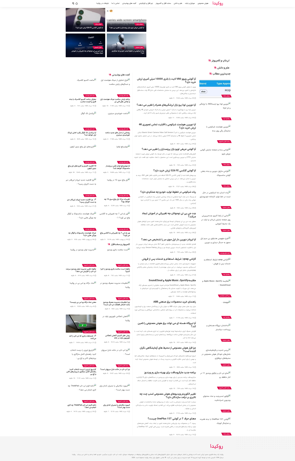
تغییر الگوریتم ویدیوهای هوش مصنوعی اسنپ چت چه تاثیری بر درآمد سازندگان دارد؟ (168, 395)
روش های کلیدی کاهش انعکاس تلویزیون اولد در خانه (117, 336)
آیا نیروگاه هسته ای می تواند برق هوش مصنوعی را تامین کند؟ (167, 325)
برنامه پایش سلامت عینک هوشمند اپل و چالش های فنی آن (115, 100)
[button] (73, 3)
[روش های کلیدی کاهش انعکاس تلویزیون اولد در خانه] (115, 324)
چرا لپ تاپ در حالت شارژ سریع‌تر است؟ (115, 369)
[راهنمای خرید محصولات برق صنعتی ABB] (214, 310)
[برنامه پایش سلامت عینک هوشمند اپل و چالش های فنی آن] (115, 87)
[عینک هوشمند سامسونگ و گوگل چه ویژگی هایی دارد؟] (81, 221)
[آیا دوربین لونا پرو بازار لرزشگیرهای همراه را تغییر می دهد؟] (214, 111)
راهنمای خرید (226, 119)
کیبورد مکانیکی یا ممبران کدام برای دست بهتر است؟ (116, 406)
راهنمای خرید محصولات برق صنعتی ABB (174, 302)
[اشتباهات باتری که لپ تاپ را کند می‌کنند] (81, 324)
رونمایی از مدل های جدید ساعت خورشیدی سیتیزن (117, 134)
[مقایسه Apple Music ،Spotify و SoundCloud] (214, 288)
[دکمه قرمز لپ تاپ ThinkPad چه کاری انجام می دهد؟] (81, 393)
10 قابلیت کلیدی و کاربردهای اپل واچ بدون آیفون (82, 167)
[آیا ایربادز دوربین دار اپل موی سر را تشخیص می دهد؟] (214, 246)
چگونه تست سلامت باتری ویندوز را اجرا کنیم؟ (115, 270)
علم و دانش (223, 68)
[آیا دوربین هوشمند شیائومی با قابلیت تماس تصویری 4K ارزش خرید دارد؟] (214, 134)
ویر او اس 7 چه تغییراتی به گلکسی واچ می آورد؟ (115, 234)
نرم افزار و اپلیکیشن (225, 296)
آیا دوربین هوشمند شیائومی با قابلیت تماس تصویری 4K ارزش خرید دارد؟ (167, 126)
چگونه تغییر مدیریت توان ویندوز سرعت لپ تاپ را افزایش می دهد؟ (81, 270)
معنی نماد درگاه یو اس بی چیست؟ (83, 302)
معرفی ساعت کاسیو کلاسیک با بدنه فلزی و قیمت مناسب (82, 100)
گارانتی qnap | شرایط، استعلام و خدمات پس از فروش (169, 259)
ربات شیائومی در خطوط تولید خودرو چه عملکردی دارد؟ (128, 52)
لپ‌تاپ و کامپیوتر (220, 61)
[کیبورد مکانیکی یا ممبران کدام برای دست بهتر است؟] (115, 393)
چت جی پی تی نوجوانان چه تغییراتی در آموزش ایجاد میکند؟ (87, 52)
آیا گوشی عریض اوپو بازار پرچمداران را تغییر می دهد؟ (126, 28)
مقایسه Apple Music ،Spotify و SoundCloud (172, 280)
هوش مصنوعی (139, 47)
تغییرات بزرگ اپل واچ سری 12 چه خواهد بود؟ (117, 200)
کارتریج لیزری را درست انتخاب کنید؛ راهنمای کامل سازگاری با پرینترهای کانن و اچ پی (81, 372)
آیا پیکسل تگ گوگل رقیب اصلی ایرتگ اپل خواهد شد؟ (82, 134)
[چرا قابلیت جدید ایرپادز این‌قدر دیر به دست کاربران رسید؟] (81, 187)
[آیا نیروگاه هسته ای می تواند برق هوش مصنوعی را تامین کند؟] (214, 333)
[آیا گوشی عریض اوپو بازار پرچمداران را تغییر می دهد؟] (214, 157)
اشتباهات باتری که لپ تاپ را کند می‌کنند (82, 337)
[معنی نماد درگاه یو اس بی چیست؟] (81, 290)
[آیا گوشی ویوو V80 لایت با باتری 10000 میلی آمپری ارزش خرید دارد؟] (214, 88)
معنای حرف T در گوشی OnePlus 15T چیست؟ (172, 419)
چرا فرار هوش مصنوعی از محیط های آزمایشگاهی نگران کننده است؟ (168, 349)
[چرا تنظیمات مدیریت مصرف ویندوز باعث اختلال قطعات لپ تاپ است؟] (115, 290)
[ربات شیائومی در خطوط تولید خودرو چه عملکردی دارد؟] (214, 200)
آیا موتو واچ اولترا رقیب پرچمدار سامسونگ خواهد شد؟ (118, 167)
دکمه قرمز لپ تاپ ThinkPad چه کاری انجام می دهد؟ (81, 406)
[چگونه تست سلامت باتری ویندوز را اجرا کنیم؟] (115, 257)
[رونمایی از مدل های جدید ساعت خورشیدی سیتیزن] (115, 121)
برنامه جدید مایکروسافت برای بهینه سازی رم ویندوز (170, 373)
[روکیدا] (218, 3)
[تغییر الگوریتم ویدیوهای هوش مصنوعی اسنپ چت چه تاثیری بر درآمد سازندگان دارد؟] (214, 403)
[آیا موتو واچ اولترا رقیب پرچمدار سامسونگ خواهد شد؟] (115, 154)
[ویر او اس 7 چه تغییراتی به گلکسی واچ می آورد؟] (115, 221)
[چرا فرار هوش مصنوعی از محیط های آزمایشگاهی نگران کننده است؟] (214, 357)
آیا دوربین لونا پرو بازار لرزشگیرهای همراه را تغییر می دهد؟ (166, 105)
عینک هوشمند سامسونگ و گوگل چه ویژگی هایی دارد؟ (82, 234)
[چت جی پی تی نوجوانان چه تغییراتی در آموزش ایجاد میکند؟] (214, 223)
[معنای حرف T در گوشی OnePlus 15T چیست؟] (214, 426)
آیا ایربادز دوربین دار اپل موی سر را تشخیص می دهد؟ (168, 240)
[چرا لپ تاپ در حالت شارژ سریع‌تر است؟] (115, 357)
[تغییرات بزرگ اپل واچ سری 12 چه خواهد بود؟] (115, 187)
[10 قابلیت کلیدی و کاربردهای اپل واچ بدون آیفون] (81, 154)
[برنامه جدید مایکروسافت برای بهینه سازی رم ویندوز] (214, 380)
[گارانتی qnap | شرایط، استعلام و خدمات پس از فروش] (214, 267)
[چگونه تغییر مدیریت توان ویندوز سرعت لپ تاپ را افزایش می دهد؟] (81, 257)
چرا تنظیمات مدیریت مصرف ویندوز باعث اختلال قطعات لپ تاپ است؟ (116, 303)
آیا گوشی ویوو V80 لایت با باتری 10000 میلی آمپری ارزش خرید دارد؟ (166, 80)
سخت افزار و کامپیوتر (224, 141)
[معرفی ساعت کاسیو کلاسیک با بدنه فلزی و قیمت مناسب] (81, 87)
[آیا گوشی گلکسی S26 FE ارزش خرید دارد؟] (214, 178)
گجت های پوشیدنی (225, 253)
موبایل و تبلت (139, 24)
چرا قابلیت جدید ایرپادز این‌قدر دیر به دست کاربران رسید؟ (81, 201)
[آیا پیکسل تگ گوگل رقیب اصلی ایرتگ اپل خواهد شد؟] (81, 121)
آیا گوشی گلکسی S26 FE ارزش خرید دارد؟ (89, 28)
